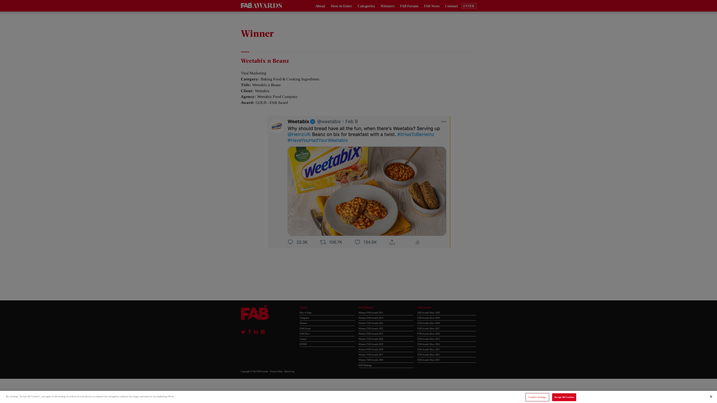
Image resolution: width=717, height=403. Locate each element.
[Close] (711, 397)
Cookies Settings (537, 397)
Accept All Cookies (564, 397)
